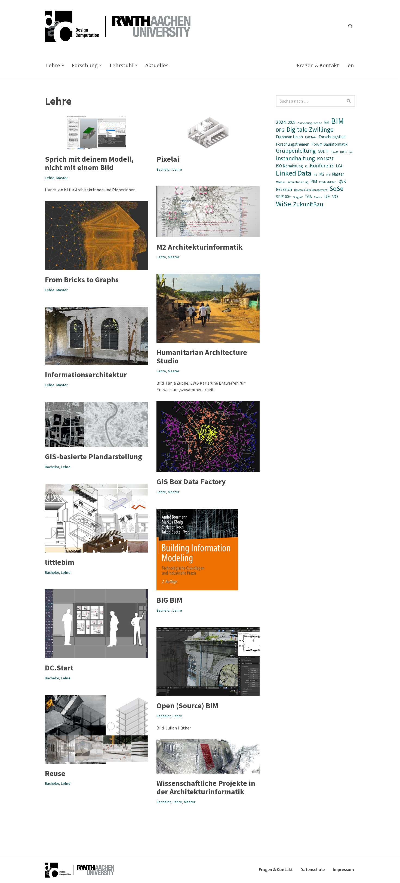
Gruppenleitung (296, 151)
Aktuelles (156, 65)
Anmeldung (305, 123)
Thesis (318, 197)
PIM (313, 181)
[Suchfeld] (350, 26)
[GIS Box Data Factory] (208, 436)
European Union (289, 136)
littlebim (59, 562)
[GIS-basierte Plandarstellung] (96, 424)
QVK (342, 181)
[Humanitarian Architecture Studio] (208, 308)
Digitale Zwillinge (310, 129)
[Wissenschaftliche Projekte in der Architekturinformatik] (208, 756)
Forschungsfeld (332, 136)
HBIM (343, 152)
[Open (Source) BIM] (208, 661)
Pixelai (167, 159)
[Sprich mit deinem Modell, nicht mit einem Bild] (96, 132)
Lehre (49, 177)
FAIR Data (310, 137)
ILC (351, 152)
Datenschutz (312, 869)
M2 (321, 174)
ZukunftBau (308, 204)
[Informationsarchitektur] (96, 336)
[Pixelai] (208, 132)
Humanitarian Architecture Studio (201, 356)
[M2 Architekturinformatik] (208, 211)
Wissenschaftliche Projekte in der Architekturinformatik (205, 787)
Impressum (343, 869)
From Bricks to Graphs (82, 279)
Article (318, 123)
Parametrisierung (297, 182)
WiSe (283, 204)
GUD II (323, 151)
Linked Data (293, 173)
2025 (292, 122)
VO (335, 197)
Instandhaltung (295, 158)
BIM (337, 121)
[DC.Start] (96, 623)
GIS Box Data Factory (191, 481)
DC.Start (59, 668)
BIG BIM (169, 600)
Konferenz (322, 165)
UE (327, 197)
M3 (328, 174)
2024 (281, 122)
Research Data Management (310, 190)
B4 (326, 122)
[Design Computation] (121, 26)
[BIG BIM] (208, 549)
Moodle (280, 182)
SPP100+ (283, 196)
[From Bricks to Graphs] (96, 235)
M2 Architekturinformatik (199, 247)
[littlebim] (96, 518)
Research (284, 189)
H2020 (334, 152)
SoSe (336, 188)
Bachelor (163, 169)
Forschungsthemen (292, 144)
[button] (62, 65)
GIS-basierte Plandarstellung (93, 456)
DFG (280, 130)
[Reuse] (96, 729)
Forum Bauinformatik (329, 144)
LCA (339, 165)
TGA (308, 196)
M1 (315, 174)
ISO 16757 (325, 158)
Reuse (55, 773)
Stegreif (298, 197)
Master (62, 177)
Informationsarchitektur (86, 374)
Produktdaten (327, 182)
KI (306, 166)
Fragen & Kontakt (318, 65)
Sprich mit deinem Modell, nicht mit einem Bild (89, 163)
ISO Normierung (289, 165)
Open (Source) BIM (187, 705)
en (351, 65)
